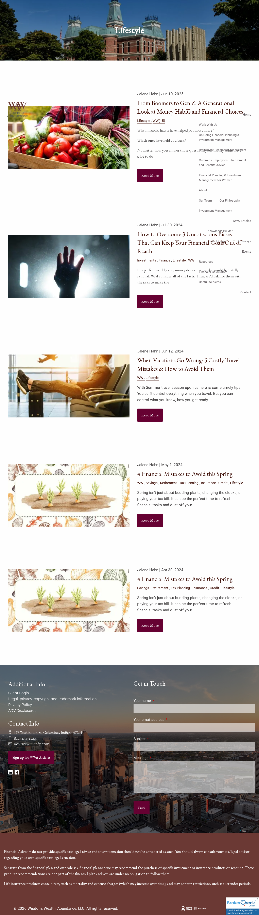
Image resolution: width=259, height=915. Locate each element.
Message (158, 758)
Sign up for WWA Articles (31, 757)
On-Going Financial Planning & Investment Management (219, 137)
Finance (164, 260)
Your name (159, 701)
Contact (245, 292)
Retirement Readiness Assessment (222, 150)
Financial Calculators (213, 272)
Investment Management (215, 210)
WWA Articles (241, 221)
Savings (152, 483)
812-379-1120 (25, 738)
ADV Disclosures (22, 710)
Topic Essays (242, 241)
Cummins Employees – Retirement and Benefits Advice (222, 162)
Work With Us (208, 125)
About (203, 190)
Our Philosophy (230, 200)
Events (246, 251)
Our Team (205, 200)
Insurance (208, 483)
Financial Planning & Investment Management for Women (220, 178)
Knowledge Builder (220, 231)
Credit (223, 483)
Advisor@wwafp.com (31, 744)
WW (191, 260)
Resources (206, 262)
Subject (157, 739)
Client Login (18, 693)
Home (247, 114)
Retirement (168, 483)
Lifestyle (179, 260)
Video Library (216, 241)
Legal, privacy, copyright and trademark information (52, 699)
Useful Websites (210, 282)
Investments (146, 260)
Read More (150, 301)
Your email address (166, 719)
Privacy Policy (20, 705)
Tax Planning (188, 483)
